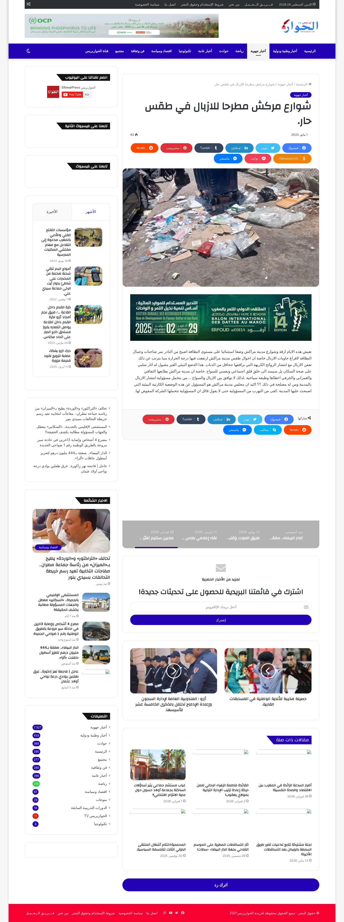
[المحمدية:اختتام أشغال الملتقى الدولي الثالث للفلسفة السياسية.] (158, 824)
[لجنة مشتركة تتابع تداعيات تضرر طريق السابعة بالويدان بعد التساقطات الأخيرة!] (284, 824)
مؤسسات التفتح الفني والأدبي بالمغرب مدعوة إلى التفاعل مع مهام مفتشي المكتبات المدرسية (56, 242)
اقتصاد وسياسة (161, 51)
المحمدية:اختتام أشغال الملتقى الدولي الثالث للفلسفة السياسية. (161, 847)
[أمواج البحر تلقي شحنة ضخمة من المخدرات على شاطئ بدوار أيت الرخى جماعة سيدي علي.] (88, 276)
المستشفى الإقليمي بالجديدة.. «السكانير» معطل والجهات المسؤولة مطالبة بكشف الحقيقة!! (58, 602)
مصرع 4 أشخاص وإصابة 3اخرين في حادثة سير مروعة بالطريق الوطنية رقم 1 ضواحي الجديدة (56, 629)
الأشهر (91, 211)
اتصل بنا (170, 4)
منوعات (101, 800)
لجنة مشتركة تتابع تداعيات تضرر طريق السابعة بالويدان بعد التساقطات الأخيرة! (284, 849)
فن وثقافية (99, 767)
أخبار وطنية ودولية (285, 51)
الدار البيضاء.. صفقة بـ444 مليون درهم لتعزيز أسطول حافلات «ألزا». (59, 652)
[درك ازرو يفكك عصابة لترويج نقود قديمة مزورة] (88, 358)
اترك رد (221, 884)
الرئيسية (310, 51)
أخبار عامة (205, 51)
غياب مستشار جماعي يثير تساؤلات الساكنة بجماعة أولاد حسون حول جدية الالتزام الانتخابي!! (160, 790)
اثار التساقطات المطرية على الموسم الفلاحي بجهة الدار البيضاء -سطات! (221, 847)
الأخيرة (52, 211)
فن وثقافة (137, 51)
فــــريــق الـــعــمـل (259, 4)
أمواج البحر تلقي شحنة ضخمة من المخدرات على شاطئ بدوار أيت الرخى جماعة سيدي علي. (56, 281)
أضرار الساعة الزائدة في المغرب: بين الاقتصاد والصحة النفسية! (285, 787)
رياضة (239, 51)
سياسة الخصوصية (147, 4)
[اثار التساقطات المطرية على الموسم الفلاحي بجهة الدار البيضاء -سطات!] (221, 824)
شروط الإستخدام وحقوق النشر (202, 4)
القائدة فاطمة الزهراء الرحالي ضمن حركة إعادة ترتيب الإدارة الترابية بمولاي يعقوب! (223, 790)
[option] (285, 534)
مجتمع (119, 51)
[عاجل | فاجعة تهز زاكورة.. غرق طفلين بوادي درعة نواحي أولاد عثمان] (96, 678)
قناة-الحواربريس (96, 51)
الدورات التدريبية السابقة (89, 808)
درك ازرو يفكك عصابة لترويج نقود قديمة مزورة (57, 356)
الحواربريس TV (95, 816)
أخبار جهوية (258, 51)
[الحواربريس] (299, 26)
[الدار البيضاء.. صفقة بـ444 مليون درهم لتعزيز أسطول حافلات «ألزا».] (96, 654)
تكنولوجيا (185, 51)
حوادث (223, 51)
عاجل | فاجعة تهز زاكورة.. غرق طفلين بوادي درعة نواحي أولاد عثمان (56, 676)
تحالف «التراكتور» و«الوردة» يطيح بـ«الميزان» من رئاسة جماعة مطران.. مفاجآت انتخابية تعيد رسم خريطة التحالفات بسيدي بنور (71, 413)
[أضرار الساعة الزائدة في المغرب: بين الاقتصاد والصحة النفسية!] (284, 765)
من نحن (234, 4)
